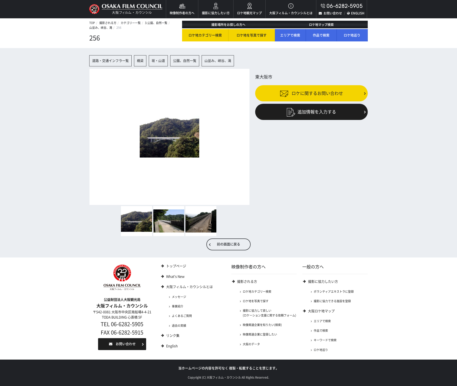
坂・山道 (158, 60)
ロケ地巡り (352, 35)
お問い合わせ (332, 13)
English (172, 346)
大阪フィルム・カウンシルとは (291, 13)
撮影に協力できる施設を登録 (332, 301)
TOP (92, 22)
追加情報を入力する (317, 112)
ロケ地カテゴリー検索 (205, 35)
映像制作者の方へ (182, 13)
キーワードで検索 (325, 340)
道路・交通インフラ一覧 (110, 60)
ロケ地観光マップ (249, 13)
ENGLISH (357, 13)
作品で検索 (321, 35)
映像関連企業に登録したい (260, 334)
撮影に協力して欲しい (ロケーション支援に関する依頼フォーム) (269, 313)
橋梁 (140, 60)
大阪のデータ (251, 344)
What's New (175, 276)
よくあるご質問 (182, 315)
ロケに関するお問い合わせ (317, 93)
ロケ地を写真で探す (252, 35)
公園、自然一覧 (184, 60)
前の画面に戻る (228, 244)
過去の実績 (179, 325)
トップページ (176, 266)
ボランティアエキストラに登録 (334, 291)
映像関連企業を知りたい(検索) (262, 324)
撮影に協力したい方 (216, 13)
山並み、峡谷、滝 (100, 27)
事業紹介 (177, 306)
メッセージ (179, 296)
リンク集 (172, 335)
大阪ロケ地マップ (321, 311)
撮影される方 (107, 22)
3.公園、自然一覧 (156, 22)
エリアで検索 (290, 35)
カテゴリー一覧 (131, 22)
